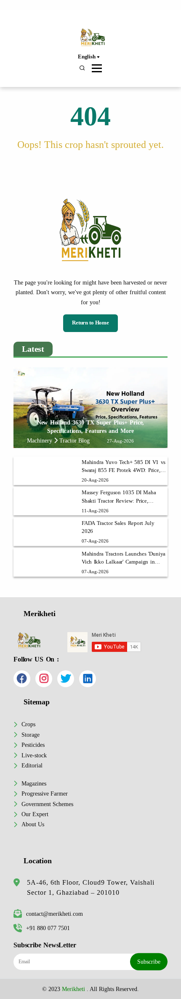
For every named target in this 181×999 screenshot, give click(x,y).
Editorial (32, 765)
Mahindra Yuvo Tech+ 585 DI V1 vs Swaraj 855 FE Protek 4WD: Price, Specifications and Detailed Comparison (123, 466)
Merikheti (73, 989)
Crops (28, 724)
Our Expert (34, 814)
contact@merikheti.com (54, 913)
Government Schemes (47, 804)
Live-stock (34, 755)
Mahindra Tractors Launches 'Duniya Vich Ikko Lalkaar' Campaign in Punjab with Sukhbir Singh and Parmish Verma (123, 558)
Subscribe (148, 961)
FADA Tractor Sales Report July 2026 (118, 527)
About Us (32, 824)
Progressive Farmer (44, 793)
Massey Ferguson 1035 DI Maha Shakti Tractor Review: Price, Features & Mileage (119, 497)
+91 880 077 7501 (48, 928)
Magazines (33, 783)
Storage (30, 734)
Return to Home (90, 323)
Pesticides (33, 744)
